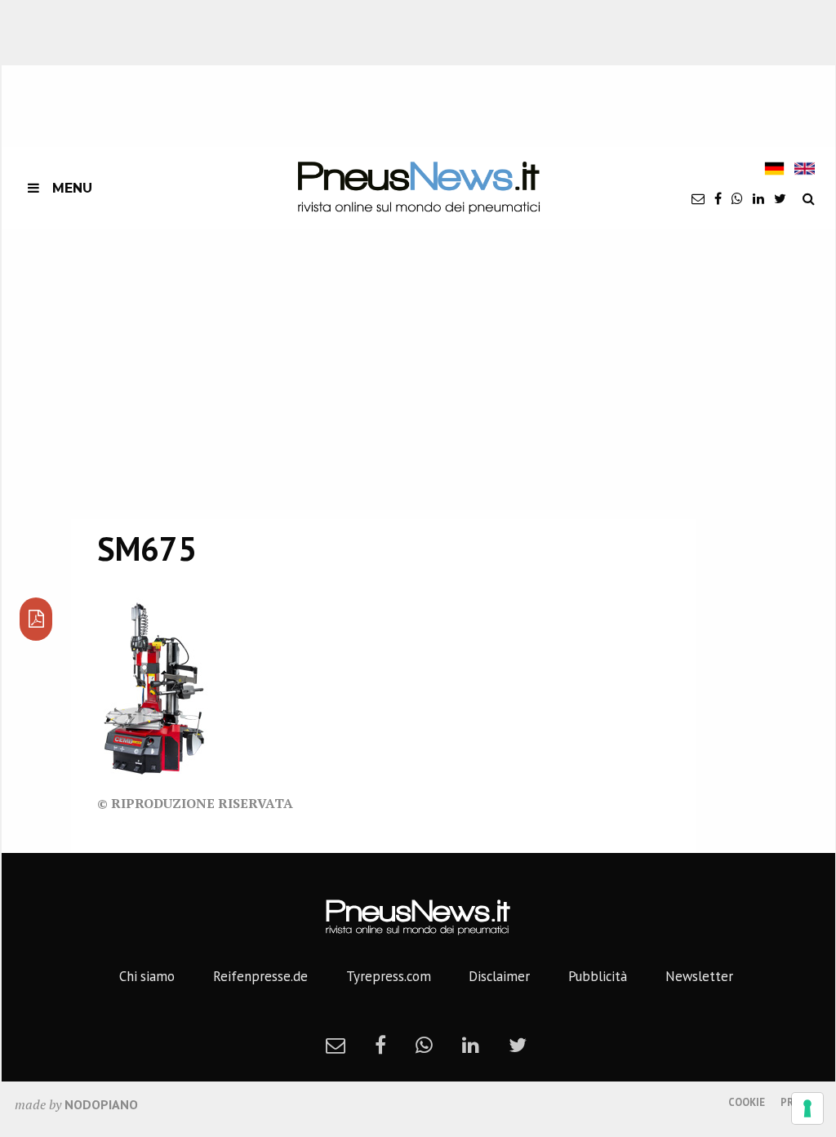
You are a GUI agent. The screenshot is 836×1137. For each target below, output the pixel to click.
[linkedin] (758, 198)
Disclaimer (499, 976)
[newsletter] (698, 198)
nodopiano (101, 1104)
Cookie (746, 1102)
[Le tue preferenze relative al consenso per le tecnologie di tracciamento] (807, 1108)
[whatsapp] (737, 198)
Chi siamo (147, 976)
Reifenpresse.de (260, 976)
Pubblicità (597, 976)
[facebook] (718, 198)
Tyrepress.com (388, 976)
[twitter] (780, 198)
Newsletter (699, 976)
